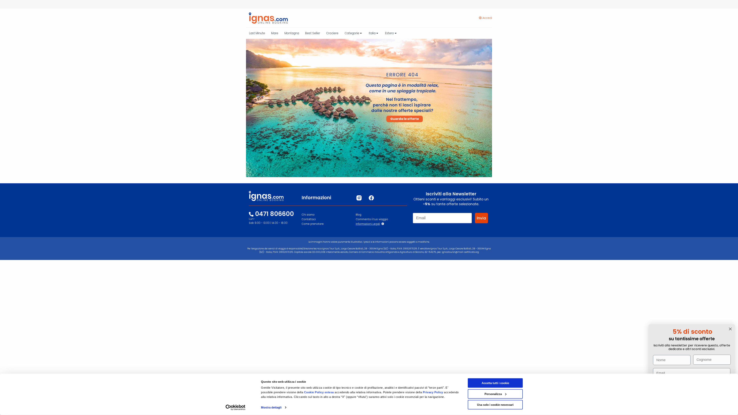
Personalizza (493, 393)
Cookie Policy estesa (319, 392)
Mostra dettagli (271, 407)
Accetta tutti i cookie (495, 383)
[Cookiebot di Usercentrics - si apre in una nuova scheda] (235, 407)
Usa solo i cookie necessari (495, 404)
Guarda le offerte (404, 119)
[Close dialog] (730, 329)
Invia (481, 218)
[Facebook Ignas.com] (371, 198)
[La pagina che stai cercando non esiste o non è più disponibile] (267, 18)
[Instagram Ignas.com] (359, 198)
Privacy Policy (433, 392)
